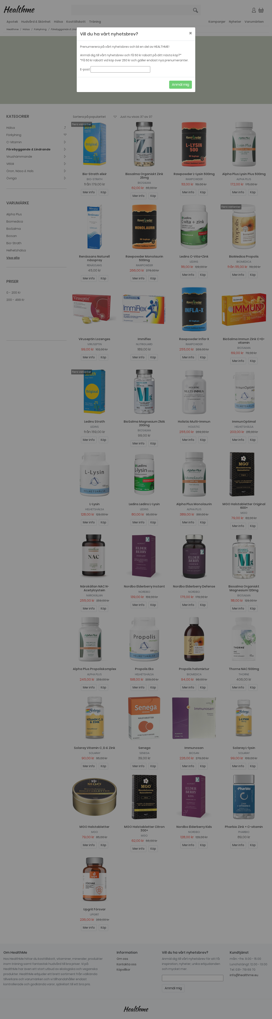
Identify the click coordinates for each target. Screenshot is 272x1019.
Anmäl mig (180, 84)
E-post (85, 69)
